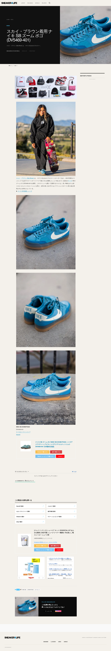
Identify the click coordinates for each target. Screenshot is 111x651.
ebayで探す (19, 522)
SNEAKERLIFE (9, 3)
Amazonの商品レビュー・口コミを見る (45, 542)
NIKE (18, 589)
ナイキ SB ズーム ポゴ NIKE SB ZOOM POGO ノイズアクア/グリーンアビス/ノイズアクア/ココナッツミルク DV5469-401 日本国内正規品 (54, 444)
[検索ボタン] (49, 3)
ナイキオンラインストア (23, 432)
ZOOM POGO (30, 589)
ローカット (37, 589)
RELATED (44, 3)
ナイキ (70, 181)
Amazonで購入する (42, 452)
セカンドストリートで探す (23, 511)
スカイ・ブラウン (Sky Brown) (25, 178)
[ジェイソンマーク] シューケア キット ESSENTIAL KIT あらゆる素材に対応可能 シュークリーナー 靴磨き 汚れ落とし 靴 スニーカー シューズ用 (54, 532)
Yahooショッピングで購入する (45, 456)
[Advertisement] (92, 104)
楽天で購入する (56, 452)
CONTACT (66, 641)
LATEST (23, 3)
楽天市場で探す (52, 511)
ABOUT (59, 641)
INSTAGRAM (45, 641)
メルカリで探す (52, 506)
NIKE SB (24, 589)
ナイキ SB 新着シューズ (25, 191)
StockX (18, 435)
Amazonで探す (20, 516)
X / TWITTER (53, 641)
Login (75, 471)
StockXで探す (20, 506)
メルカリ (60, 456)
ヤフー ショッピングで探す (55, 516)
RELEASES (30, 3)
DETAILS (37, 3)
